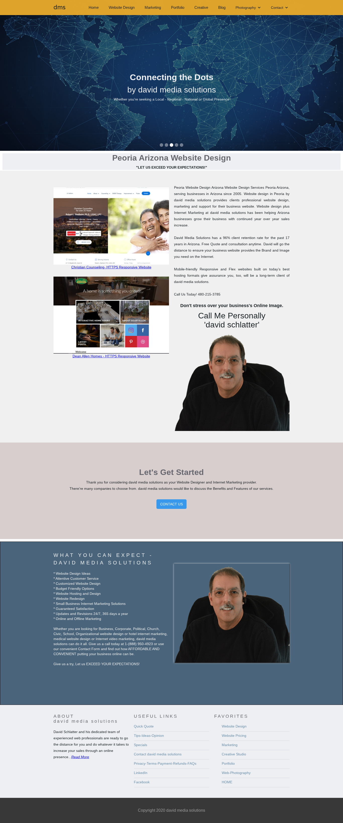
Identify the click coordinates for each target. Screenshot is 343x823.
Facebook (142, 782)
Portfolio (177, 7)
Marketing (153, 7)
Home (94, 7)
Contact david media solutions (158, 754)
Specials (140, 745)
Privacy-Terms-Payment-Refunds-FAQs (165, 763)
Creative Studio (234, 754)
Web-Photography (236, 773)
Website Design (122, 7)
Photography (246, 8)
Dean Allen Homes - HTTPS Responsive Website (111, 356)
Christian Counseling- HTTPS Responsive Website (111, 267)
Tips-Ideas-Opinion (149, 736)
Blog (221, 7)
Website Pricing (234, 736)
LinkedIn (140, 773)
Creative (201, 7)
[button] (248, 7)
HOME (227, 782)
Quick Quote (144, 726)
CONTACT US (171, 504)
